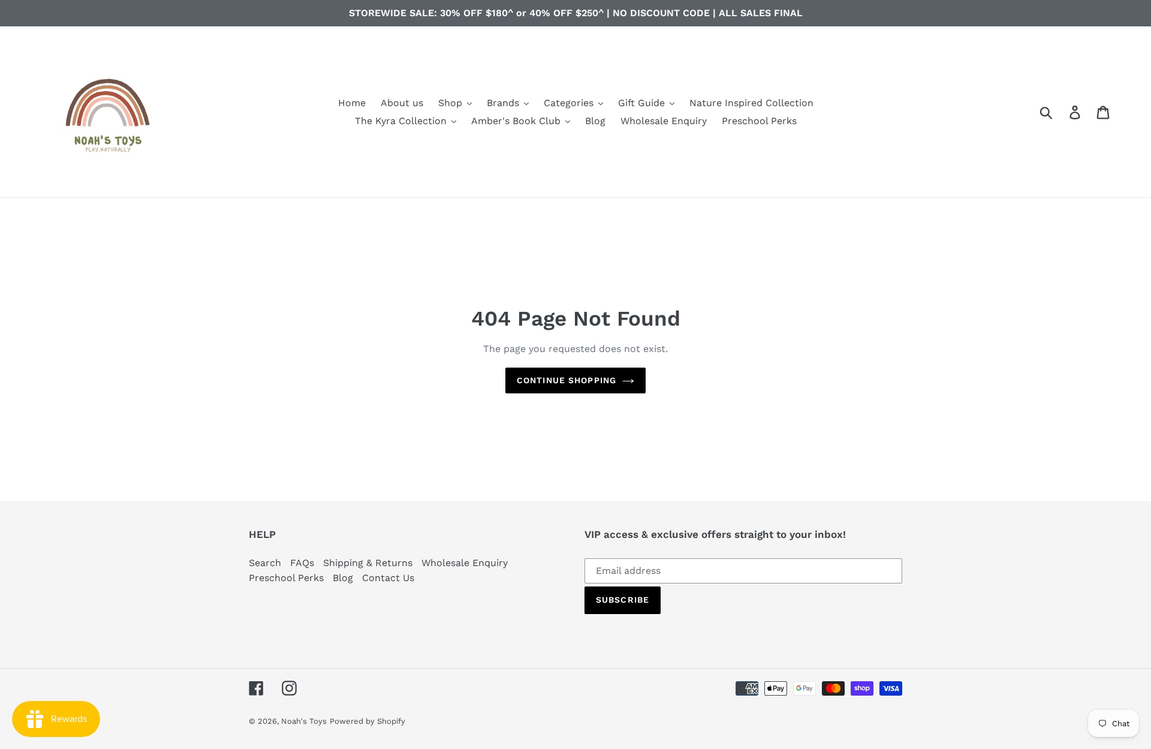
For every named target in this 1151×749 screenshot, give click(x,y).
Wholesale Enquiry (464, 562)
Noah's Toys (304, 721)
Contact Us (388, 577)
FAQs (302, 562)
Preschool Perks (286, 577)
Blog (343, 577)
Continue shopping (566, 380)
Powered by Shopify (367, 721)
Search (265, 562)
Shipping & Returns (367, 562)
